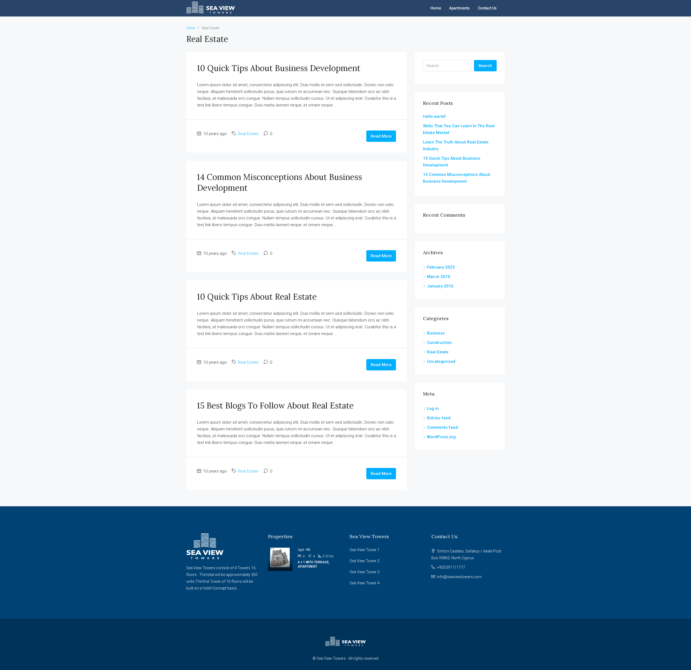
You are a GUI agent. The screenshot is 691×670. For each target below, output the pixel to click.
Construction (439, 342)
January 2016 (440, 286)
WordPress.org (441, 436)
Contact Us (487, 8)
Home (435, 8)
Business (436, 333)
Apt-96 (304, 549)
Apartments (459, 8)
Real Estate (248, 133)
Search (485, 65)
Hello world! (434, 116)
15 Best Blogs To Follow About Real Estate (275, 405)
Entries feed (438, 418)
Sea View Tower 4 (365, 583)
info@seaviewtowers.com (459, 577)
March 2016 (438, 276)
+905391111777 (451, 567)
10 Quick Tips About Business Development (278, 68)
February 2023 (441, 267)
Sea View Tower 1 (365, 550)
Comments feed (442, 427)
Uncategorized (441, 361)
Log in (433, 408)
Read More (381, 136)
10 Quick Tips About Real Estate (257, 297)
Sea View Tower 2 (365, 561)
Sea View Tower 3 (365, 572)
